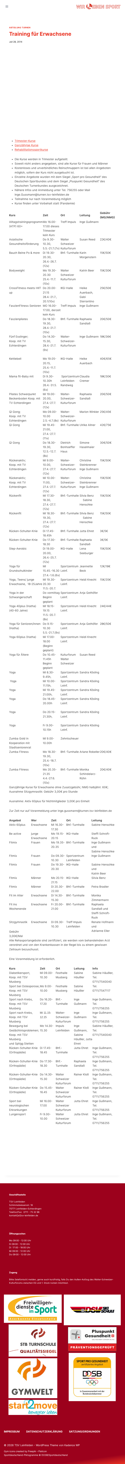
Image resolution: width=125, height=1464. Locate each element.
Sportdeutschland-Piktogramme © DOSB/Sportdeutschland (36, 1455)
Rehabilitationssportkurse (31, 149)
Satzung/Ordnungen (84, 1431)
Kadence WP (72, 1445)
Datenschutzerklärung (47, 1431)
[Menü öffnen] (7, 6)
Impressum (15, 1431)
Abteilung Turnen (20, 27)
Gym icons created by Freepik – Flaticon (25, 1451)
